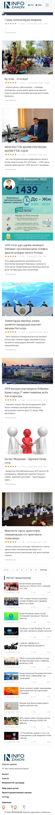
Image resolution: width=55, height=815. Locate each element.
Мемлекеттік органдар (13, 783)
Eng (40, 5)
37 (47, 24)
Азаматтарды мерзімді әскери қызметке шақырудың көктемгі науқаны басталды (23, 324)
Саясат (5, 778)
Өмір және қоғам (10, 788)
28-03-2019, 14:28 (35, 332)
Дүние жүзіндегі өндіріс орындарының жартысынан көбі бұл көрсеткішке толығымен (35, 690)
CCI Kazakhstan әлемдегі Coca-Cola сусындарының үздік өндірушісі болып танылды (35, 735)
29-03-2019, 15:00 (36, 83)
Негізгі (5, 774)
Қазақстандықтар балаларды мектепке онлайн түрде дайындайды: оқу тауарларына (35, 675)
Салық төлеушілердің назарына (23, 19)
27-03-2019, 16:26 (35, 400)
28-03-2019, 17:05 (35, 155)
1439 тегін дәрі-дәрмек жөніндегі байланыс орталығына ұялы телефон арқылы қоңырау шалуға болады (26, 249)
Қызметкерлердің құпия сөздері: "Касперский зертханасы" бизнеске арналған (33, 615)
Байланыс (7, 802)
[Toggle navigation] (47, 5)
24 (47, 332)
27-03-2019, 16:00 (35, 467)
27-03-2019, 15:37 (35, 542)
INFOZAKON (16, 812)
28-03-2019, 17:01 (35, 256)
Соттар (5, 797)
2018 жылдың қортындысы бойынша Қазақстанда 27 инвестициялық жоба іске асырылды (26, 392)
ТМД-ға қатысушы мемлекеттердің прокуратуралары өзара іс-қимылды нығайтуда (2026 (34, 660)
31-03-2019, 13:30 (35, 24)
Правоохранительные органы (17, 792)
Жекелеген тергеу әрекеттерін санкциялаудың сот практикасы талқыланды (23, 534)
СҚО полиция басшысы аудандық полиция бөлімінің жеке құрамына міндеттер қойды (33, 601)
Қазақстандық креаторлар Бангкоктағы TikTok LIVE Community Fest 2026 (35, 586)
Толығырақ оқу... (11, 32)
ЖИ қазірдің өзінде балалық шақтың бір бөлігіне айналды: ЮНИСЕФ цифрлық (34, 720)
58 (48, 83)
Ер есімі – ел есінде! (16, 78)
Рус (32, 5)
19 (47, 400)
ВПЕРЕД (43, 570)
